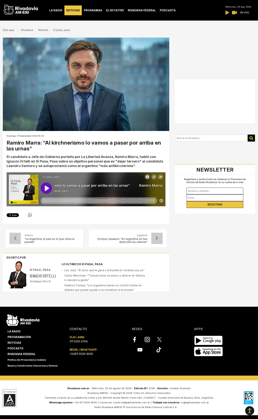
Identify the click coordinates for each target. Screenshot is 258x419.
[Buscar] (251, 138)
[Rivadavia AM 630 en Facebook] (137, 339)
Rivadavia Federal (22, 354)
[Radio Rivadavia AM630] (21, 8)
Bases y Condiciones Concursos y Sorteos (33, 365)
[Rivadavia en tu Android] (208, 340)
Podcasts (15, 348)
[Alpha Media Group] (9, 398)
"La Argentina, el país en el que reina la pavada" (49, 240)
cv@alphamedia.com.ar (195, 402)
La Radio (14, 331)
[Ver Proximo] (157, 238)
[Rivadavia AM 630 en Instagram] (149, 339)
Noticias (14, 342)
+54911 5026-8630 (81, 353)
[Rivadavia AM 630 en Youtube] (140, 350)
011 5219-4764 (79, 341)
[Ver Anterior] (15, 238)
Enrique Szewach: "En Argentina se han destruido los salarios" (122, 240)
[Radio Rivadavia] (23, 319)
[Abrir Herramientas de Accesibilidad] (249, 410)
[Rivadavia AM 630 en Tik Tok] (159, 350)
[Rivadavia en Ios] (208, 351)
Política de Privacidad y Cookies (27, 359)
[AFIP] (248, 397)
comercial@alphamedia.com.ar (131, 402)
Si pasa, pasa (40, 269)
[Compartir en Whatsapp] (30, 215)
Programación (19, 337)
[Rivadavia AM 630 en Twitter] (162, 339)
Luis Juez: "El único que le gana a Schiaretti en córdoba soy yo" (104, 270)
